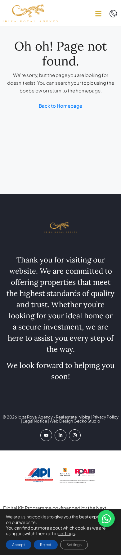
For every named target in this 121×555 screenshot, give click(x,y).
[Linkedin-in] (60, 435)
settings (66, 533)
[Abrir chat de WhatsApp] (106, 518)
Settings (74, 544)
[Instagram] (75, 435)
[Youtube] (46, 435)
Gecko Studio (87, 420)
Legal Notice (35, 420)
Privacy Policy (105, 416)
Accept (18, 544)
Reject (46, 544)
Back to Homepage (60, 106)
